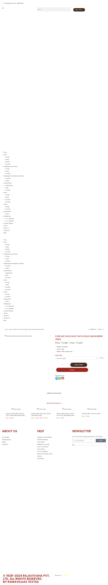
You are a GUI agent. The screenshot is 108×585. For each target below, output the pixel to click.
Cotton (7, 159)
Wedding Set (7, 216)
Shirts (5, 192)
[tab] (54, 393)
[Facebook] (56, 378)
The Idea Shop (65, 575)
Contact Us (7, 230)
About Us (6, 228)
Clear (102, 358)
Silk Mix (7, 161)
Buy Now (72, 370)
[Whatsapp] (59, 378)
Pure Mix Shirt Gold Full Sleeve (91, 413)
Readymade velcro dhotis (10, 166)
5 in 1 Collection (9, 221)
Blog (5, 232)
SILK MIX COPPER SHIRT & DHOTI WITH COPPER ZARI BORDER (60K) (15, 414)
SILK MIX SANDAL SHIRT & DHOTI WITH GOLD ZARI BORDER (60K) (65, 414)
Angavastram (9, 185)
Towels (5, 225)
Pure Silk (7, 164)
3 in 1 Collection (9, 218)
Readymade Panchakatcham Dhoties (14, 176)
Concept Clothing (8, 223)
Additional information (54, 393)
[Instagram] (62, 378)
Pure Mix (7, 199)
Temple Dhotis (7, 183)
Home (6, 329)
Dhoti (5, 154)
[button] (54, 236)
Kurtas (5, 204)
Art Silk (7, 157)
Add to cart (79, 364)
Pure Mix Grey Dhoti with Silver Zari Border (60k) (41, 414)
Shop (5, 152)
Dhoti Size (58, 355)
